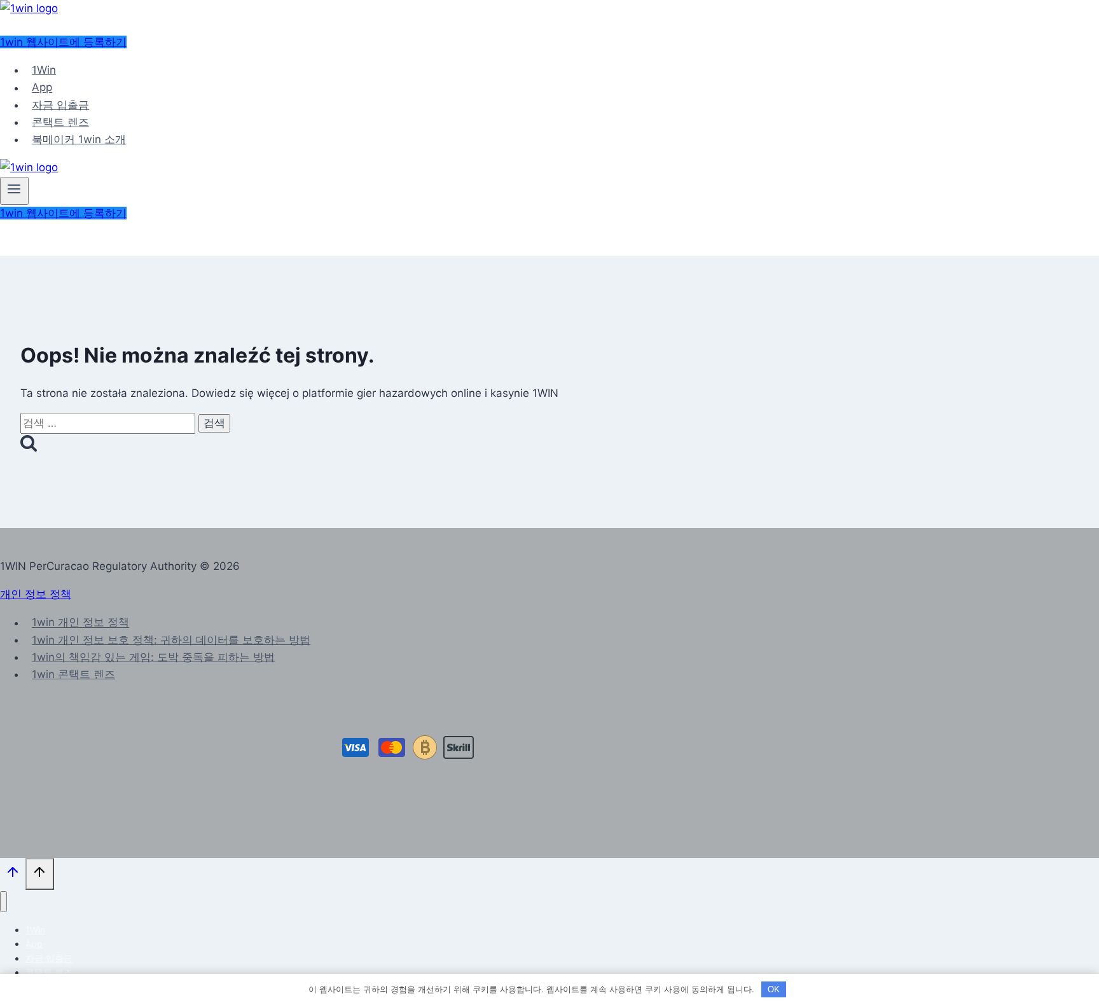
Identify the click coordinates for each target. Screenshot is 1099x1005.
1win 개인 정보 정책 (80, 622)
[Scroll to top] (12, 875)
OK (774, 989)
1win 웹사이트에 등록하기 (63, 42)
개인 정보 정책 (35, 594)
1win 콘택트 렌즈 (73, 674)
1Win (44, 70)
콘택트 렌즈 (60, 122)
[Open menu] (14, 191)
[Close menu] (3, 901)
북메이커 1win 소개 (79, 139)
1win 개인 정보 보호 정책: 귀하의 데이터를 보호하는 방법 (171, 640)
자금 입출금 (60, 105)
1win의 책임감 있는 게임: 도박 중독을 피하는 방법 (153, 657)
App (42, 87)
